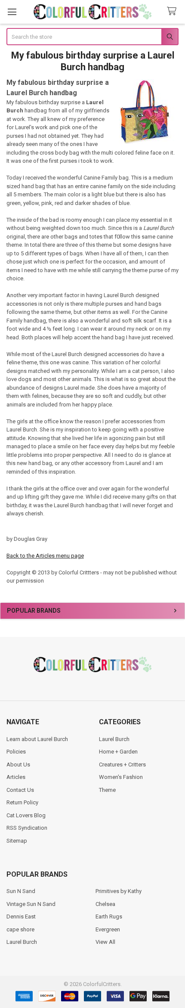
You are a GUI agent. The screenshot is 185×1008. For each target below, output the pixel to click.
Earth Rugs (109, 916)
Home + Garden (118, 751)
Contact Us (20, 790)
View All (105, 942)
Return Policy (22, 802)
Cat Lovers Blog (26, 815)
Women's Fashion (121, 777)
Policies (16, 751)
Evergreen (108, 929)
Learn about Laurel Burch (37, 739)
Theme (107, 790)
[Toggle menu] (12, 12)
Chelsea (105, 904)
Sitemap (16, 840)
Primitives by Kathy (119, 891)
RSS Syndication (26, 828)
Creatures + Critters (122, 764)
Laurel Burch (114, 739)
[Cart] (173, 11)
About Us (18, 764)
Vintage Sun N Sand (31, 904)
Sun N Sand (20, 891)
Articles (15, 777)
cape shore (20, 929)
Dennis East (21, 916)
